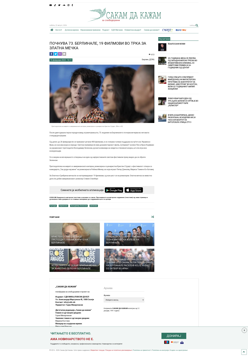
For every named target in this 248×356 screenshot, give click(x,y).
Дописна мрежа (72, 30)
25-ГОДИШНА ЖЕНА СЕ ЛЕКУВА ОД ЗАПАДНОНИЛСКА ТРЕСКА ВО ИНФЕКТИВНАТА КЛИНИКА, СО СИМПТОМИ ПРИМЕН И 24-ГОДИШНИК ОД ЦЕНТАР (182, 63)
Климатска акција (132, 30)
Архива (107, 295)
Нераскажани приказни (90, 30)
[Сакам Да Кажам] (124, 21)
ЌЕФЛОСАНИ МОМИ (176, 44)
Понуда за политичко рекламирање (118, 350)
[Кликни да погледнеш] (74, 260)
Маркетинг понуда (98, 350)
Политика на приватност (142, 350)
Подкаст (105, 30)
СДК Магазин (117, 30)
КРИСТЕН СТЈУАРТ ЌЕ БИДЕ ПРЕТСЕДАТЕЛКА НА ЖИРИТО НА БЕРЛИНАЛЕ (69, 239)
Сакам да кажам (151, 30)
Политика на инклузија (160, 350)
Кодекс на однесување (179, 350)
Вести (58, 30)
